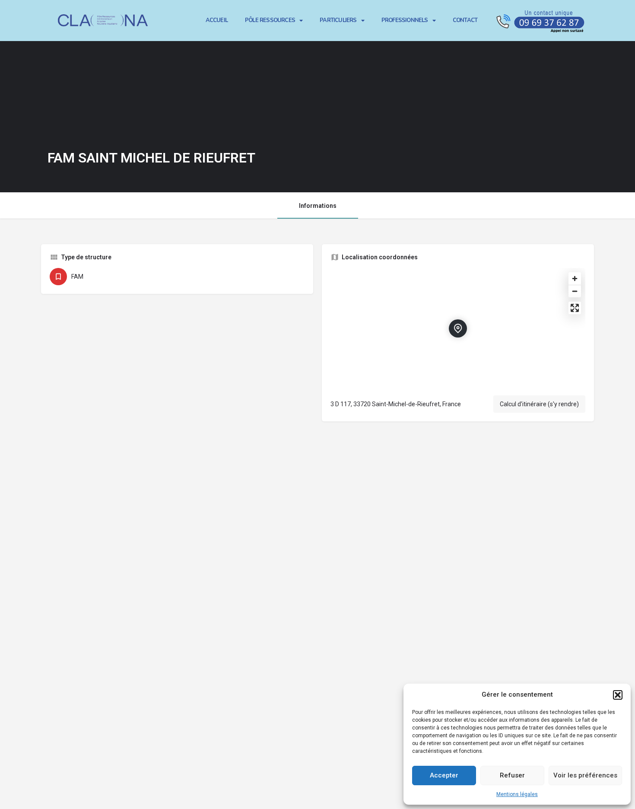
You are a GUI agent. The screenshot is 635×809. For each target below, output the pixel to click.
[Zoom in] (574, 278)
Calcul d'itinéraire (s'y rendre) (539, 404)
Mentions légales (517, 794)
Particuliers (338, 20)
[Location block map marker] (458, 328)
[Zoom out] (574, 291)
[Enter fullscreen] (574, 308)
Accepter (444, 775)
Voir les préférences (585, 775)
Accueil (217, 20)
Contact (465, 20)
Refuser (512, 775)
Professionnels (404, 20)
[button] (617, 695)
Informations (318, 205)
